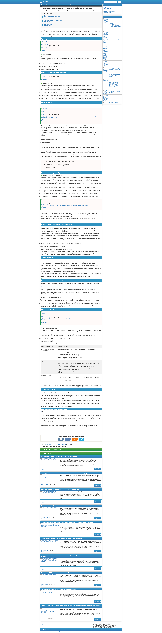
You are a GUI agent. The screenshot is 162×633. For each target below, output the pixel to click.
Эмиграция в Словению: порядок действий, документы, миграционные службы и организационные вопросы (75, 318)
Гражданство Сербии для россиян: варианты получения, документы (61, 538)
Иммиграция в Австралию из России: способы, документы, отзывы (61, 489)
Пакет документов (48, 24)
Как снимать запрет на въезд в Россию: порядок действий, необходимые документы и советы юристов (69, 555)
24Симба (45, 1)
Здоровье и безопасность (109, 11)
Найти (119, 1)
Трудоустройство (47, 21)
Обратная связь (44, 623)
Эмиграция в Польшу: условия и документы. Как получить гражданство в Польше (68, 205)
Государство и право (108, 7)
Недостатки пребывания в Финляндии (52, 16)
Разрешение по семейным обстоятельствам (53, 23)
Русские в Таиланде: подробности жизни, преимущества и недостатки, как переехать (67, 522)
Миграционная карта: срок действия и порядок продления (59, 456)
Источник (43, 431)
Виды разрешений (48, 17)
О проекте (75, 2)
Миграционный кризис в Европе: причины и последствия (58, 589)
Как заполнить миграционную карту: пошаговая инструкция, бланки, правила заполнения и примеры (73, 46)
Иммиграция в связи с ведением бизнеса (53, 20)
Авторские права (107, 12)
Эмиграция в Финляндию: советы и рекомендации (61, 77)
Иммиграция (43, 469)
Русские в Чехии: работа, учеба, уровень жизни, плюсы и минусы (60, 506)
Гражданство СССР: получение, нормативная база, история (59, 573)
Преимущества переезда (49, 15)
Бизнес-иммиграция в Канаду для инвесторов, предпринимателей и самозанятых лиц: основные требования (70, 606)
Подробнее (98, 469)
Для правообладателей (72, 624)
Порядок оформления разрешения (51, 26)
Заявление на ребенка (49, 25)
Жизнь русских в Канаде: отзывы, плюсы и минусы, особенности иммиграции (64, 473)
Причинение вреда (107, 8)
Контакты (81, 2)
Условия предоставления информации (49, 631)
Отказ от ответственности (65, 631)
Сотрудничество (70, 622)
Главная (71, 2)
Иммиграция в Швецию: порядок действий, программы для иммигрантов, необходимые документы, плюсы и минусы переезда (74, 117)
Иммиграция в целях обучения (50, 19)
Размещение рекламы (71, 623)
